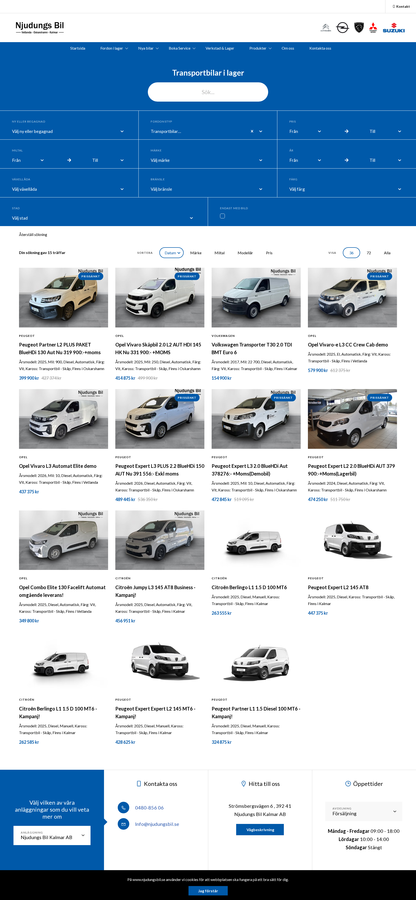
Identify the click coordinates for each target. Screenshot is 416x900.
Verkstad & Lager (220, 48)
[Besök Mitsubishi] (373, 27)
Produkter (257, 48)
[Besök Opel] (342, 27)
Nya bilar (146, 48)
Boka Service (179, 48)
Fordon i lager (111, 48)
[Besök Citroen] (326, 27)
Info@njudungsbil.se (156, 824)
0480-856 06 (149, 807)
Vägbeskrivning (260, 829)
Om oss (288, 48)
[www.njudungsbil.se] (39, 27)
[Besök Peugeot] (359, 27)
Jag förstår (208, 890)
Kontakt (403, 6)
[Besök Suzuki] (393, 27)
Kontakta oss (320, 48)
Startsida (77, 48)
